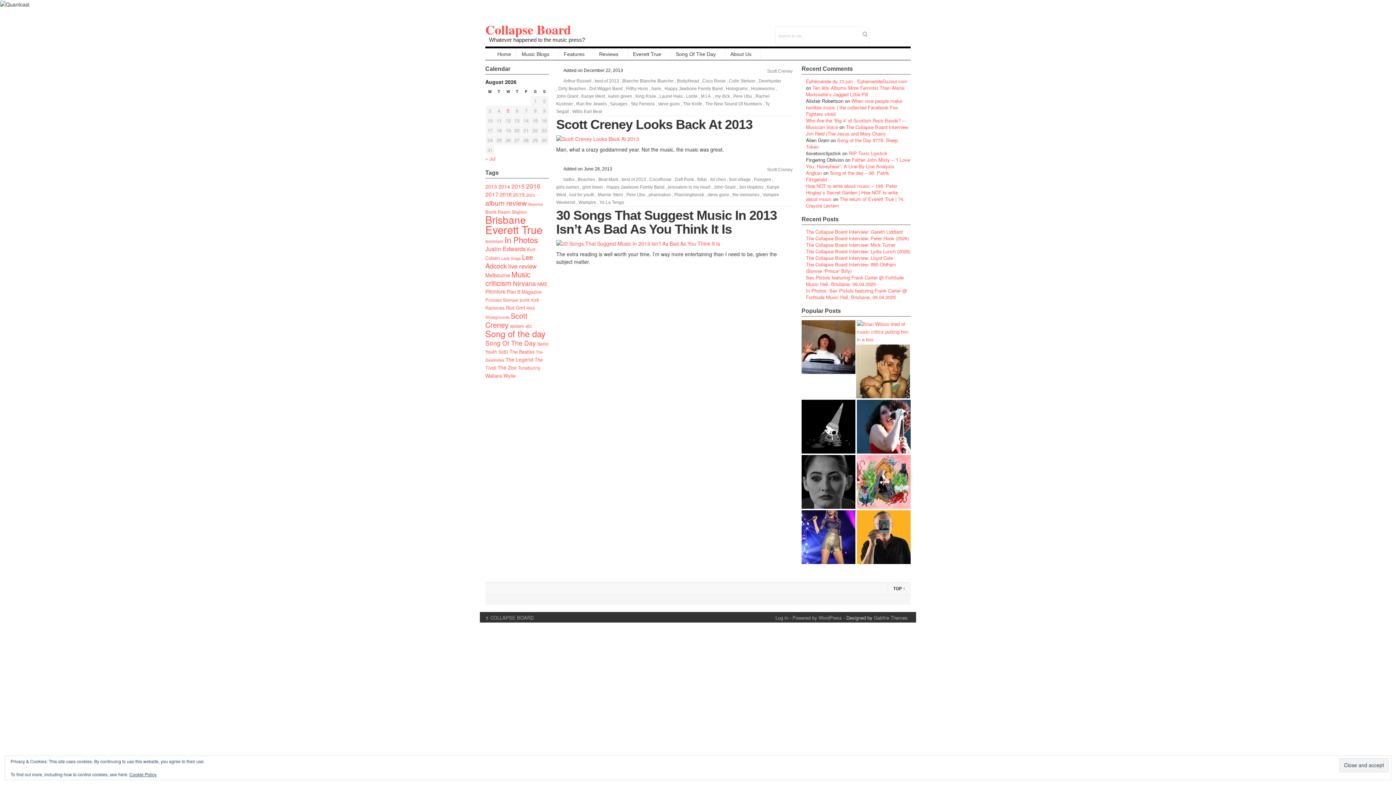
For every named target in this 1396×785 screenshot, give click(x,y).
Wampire (587, 202)
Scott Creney (506, 320)
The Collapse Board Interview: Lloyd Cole (849, 257)
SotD (503, 352)
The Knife (692, 103)
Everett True (647, 54)
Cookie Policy (143, 774)
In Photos (521, 239)
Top (899, 588)
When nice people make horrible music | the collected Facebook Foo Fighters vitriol (854, 107)
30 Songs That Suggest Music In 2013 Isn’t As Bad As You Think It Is (666, 222)
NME (542, 284)
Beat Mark (608, 179)
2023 (530, 195)
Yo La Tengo (611, 202)
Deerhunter (770, 81)
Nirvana (524, 283)
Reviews (608, 54)
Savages (618, 103)
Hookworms (763, 88)
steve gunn (669, 103)
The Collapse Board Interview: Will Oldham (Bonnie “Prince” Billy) (851, 267)
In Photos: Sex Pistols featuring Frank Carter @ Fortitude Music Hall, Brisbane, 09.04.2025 (856, 294)
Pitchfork (495, 291)
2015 (518, 186)
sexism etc (521, 326)
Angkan (814, 172)
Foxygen (762, 179)
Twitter (875, 31)
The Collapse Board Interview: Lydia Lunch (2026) (858, 251)
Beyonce (535, 204)
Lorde (692, 96)
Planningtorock (689, 194)
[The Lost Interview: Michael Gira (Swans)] (884, 537)
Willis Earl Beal (587, 111)
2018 (506, 194)
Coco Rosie (714, 81)
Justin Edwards (505, 248)
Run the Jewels (591, 103)
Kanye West (593, 96)
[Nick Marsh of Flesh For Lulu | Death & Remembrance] (883, 371)
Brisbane (505, 219)
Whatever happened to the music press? (537, 40)
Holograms (737, 88)
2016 (533, 185)
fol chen (718, 179)
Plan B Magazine (524, 292)
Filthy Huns (637, 88)
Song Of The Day (696, 54)
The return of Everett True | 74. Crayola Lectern (855, 202)
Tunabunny (529, 368)
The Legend (519, 359)
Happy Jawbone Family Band (694, 88)
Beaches (586, 179)
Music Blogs (535, 54)
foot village (740, 179)
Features (574, 54)
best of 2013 (607, 81)
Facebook (885, 31)
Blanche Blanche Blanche (648, 81)
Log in (781, 617)
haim (656, 88)
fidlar (702, 179)
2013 (491, 186)
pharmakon (660, 194)
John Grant (567, 96)
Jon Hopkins (751, 187)
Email (895, 31)
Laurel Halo (671, 96)
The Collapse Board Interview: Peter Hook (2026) (857, 238)
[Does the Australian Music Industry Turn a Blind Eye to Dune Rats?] (828, 427)
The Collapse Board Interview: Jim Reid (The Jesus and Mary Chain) (857, 130)
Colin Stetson (742, 81)
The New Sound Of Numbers (733, 103)
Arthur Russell (577, 81)
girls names (567, 187)
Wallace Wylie (500, 375)
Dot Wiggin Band (606, 88)
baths (568, 179)
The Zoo (507, 367)
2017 (491, 194)
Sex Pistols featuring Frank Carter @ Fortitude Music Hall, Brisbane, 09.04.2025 (855, 280)
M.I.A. (706, 96)
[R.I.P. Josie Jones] (828, 482)
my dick (722, 96)
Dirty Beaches (572, 88)
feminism (494, 241)
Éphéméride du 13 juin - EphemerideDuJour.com (856, 81)
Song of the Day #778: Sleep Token (852, 143)
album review (506, 203)
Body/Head (688, 81)
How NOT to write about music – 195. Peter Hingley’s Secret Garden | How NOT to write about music (852, 192)
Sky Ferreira (643, 103)
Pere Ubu (742, 96)
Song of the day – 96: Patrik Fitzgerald (847, 176)
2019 (519, 194)
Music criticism (507, 278)
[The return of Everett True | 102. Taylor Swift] (828, 537)
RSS (905, 31)
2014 (504, 186)
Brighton (519, 212)
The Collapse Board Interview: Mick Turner (850, 244)
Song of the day (515, 333)
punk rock (529, 300)
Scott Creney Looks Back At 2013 (654, 124)
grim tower (592, 187)
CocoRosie (660, 179)
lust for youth (581, 194)
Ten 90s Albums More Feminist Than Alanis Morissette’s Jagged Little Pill (855, 91)
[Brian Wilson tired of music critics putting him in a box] (884, 331)
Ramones (495, 308)
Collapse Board (528, 29)
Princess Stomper (501, 300)
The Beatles (522, 352)
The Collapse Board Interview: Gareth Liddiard (854, 231)
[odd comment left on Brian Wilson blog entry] (828, 347)
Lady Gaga (511, 258)
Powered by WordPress (817, 617)
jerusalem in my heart (689, 187)
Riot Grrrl (515, 307)
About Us (740, 54)
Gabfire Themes (891, 617)
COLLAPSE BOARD (509, 617)
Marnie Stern (610, 194)
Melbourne (497, 275)
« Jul (490, 158)
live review (522, 266)
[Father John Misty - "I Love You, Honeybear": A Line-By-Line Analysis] (884, 482)
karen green (620, 96)
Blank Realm (498, 212)
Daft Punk (684, 179)
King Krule (645, 96)
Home (504, 54)
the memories (746, 194)
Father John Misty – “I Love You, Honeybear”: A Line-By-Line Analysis (858, 163)
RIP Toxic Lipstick (868, 153)
